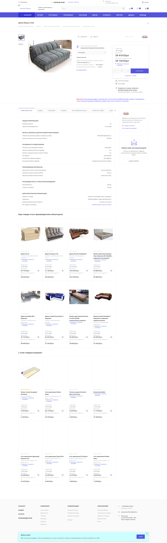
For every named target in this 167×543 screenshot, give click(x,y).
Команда (43, 518)
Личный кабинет (103, 510)
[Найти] (123, 8)
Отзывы (63, 110)
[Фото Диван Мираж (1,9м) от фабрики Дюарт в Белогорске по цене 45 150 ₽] (50, 56)
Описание (51, 110)
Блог (99, 521)
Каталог (21, 506)
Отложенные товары (104, 513)
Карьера (43, 521)
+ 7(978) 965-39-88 (59, 2)
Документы (44, 513)
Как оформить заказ (79, 110)
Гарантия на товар (73, 516)
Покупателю (103, 506)
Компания (45, 506)
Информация (73, 506)
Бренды (70, 520)
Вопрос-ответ (102, 518)
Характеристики (26, 110)
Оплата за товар (98, 110)
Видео (40, 110)
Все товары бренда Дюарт (129, 128)
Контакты (44, 524)
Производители (25, 518)
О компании (44, 510)
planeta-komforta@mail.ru (129, 512)
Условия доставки (73, 513)
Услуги (21, 514)
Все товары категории (128, 125)
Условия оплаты (73, 510)
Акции (21, 510)
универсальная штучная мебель (101, 204)
